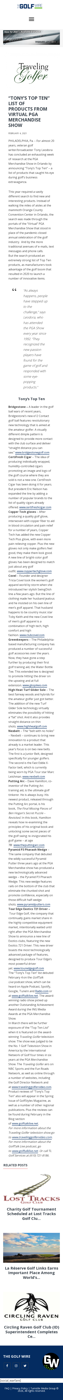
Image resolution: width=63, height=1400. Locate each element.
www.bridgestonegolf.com (32, 452)
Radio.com (41, 991)
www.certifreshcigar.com (35, 507)
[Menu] (31, 19)
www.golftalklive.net (25, 996)
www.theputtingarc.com (28, 845)
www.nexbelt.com (33, 776)
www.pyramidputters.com (33, 904)
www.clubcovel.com (32, 635)
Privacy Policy (20, 1388)
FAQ (7, 1388)
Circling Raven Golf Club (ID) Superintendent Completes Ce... (31, 1331)
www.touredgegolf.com (29, 968)
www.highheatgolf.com (32, 726)
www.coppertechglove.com (34, 571)
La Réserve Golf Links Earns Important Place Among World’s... (31, 1272)
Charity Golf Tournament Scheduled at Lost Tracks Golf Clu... (31, 1213)
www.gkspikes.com (35, 685)
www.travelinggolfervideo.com (31, 1087)
